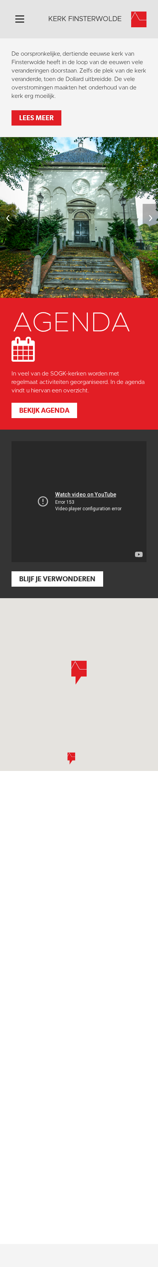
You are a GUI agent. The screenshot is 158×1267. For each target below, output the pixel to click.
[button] (71, 758)
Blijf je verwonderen (57, 579)
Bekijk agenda (44, 410)
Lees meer (36, 118)
